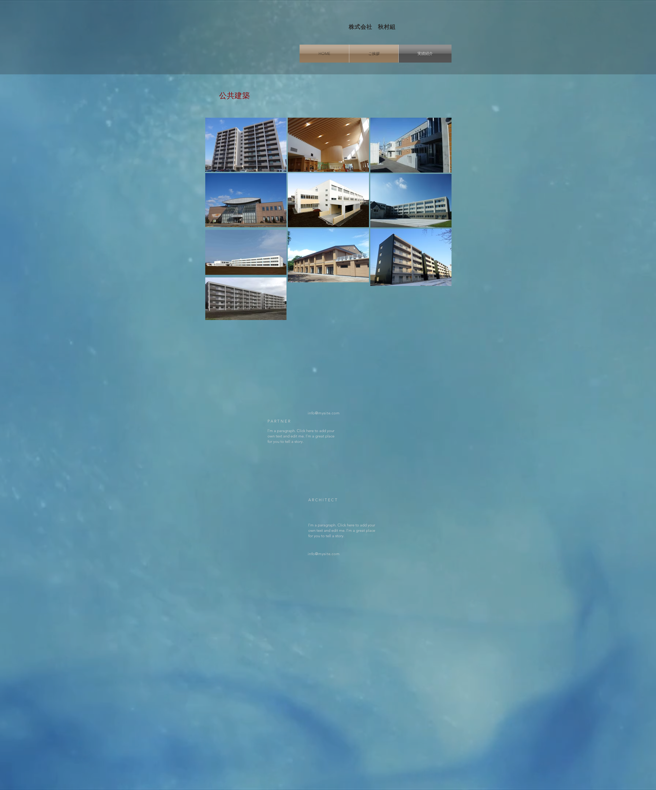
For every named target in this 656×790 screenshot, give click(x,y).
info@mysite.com (324, 413)
